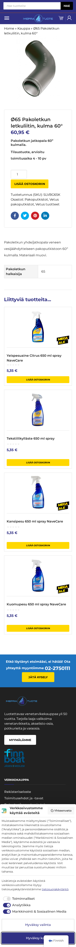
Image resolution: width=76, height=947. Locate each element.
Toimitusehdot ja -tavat (23, 798)
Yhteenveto (63, 810)
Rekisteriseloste (17, 792)
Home (9, 28)
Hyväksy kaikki (38, 938)
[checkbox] (18, 898)
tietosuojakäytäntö (55, 889)
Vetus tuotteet (47, 204)
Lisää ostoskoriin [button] (38, 379)
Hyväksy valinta (38, 925)
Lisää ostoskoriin (29, 184)
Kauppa (23, 28)
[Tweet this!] (25, 216)
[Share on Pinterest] (35, 216)
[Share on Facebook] (15, 216)
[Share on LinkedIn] (45, 216)
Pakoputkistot (36, 199)
